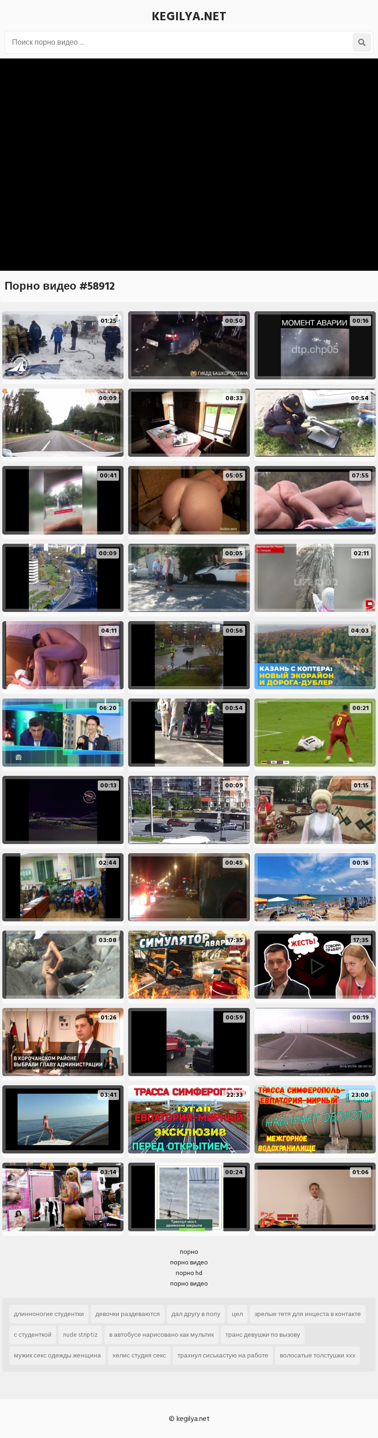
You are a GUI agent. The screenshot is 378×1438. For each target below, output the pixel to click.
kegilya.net (189, 16)
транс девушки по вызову (262, 1334)
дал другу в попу (195, 1314)
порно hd (189, 1273)
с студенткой (33, 1334)
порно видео (189, 1262)
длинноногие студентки (49, 1314)
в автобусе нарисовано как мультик (161, 1334)
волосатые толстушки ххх (317, 1355)
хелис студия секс (139, 1355)
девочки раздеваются (127, 1314)
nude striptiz (80, 1334)
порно (189, 1251)
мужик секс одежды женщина (57, 1355)
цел (237, 1314)
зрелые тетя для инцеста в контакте (307, 1314)
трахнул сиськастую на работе (222, 1355)
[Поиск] (362, 42)
